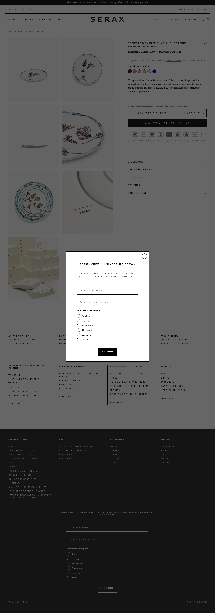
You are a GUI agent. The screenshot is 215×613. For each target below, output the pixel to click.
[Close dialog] (144, 256)
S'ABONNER (107, 351)
